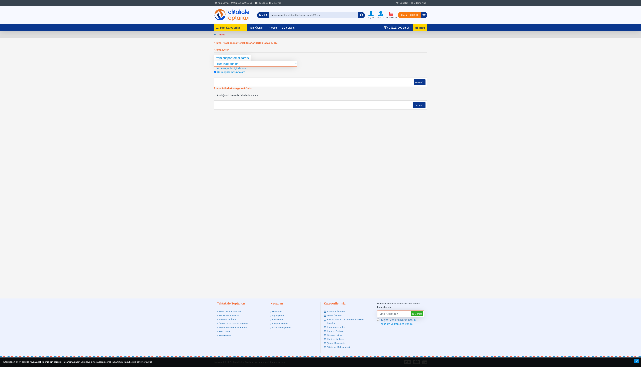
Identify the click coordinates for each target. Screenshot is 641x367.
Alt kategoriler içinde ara (231, 68)
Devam (418, 105)
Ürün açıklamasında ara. (231, 72)
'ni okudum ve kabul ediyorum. (398, 322)
